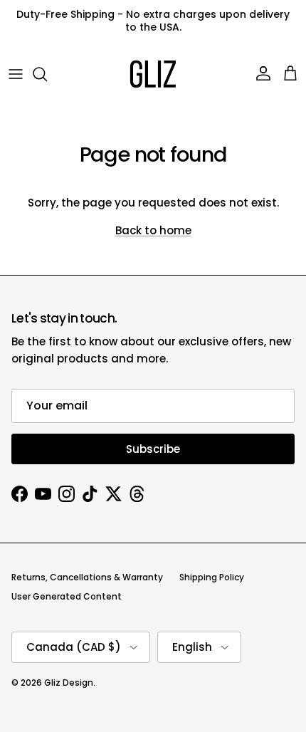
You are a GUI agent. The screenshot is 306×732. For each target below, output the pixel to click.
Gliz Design (68, 682)
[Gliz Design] (153, 74)
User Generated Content (66, 596)
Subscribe (153, 448)
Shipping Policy (211, 577)
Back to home (153, 230)
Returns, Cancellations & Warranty (87, 577)
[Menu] (15, 74)
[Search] (47, 74)
